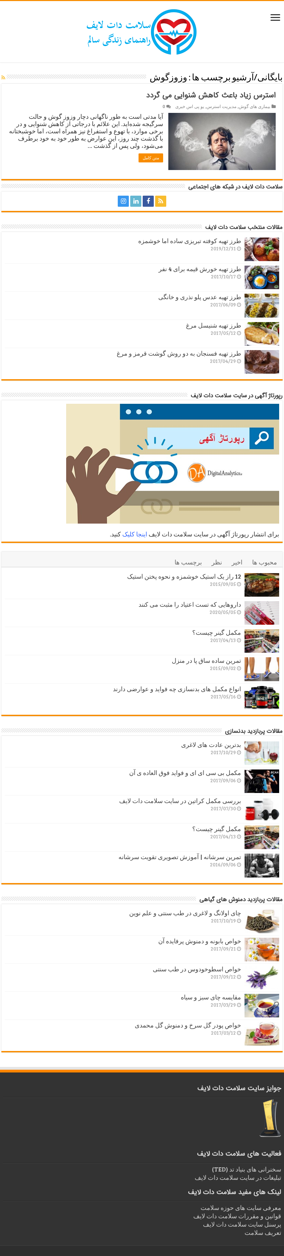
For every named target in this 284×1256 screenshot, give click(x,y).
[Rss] (160, 201)
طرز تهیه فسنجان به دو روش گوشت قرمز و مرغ (179, 353)
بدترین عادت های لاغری (211, 744)
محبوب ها (264, 562)
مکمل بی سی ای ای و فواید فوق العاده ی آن (185, 772)
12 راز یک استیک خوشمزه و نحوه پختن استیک (184, 576)
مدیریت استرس (221, 106)
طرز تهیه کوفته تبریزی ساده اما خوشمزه (189, 241)
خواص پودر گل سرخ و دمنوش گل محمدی (188, 1025)
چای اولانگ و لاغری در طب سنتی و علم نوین (185, 913)
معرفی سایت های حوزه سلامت (241, 1207)
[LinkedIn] (135, 201)
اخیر (237, 562)
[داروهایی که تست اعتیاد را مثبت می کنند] (262, 613)
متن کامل (151, 157)
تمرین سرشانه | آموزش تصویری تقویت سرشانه (179, 857)
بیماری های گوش (254, 106)
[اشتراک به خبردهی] (3, 77)
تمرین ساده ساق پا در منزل (206, 660)
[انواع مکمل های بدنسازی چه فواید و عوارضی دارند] (262, 697)
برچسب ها (188, 562)
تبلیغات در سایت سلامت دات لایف (238, 1177)
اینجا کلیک (134, 534)
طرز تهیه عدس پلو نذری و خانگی (199, 297)
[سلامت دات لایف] (142, 30)
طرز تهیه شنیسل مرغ (213, 325)
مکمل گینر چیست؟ (216, 632)
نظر (217, 562)
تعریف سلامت (263, 1232)
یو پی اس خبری (189, 106)
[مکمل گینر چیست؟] (262, 641)
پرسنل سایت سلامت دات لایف (242, 1224)
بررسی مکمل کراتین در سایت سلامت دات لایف (180, 800)
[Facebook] (148, 201)
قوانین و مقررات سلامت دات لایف (237, 1216)
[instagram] (123, 201)
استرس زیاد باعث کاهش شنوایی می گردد (211, 95)
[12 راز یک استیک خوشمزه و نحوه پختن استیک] (262, 585)
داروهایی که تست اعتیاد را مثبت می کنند (190, 604)
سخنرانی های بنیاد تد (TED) (246, 1169)
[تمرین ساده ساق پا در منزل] (262, 669)
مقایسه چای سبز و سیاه (211, 997)
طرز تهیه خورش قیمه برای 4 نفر (200, 269)
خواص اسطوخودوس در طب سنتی (197, 969)
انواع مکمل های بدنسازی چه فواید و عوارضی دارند (177, 689)
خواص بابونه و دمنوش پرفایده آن (199, 941)
